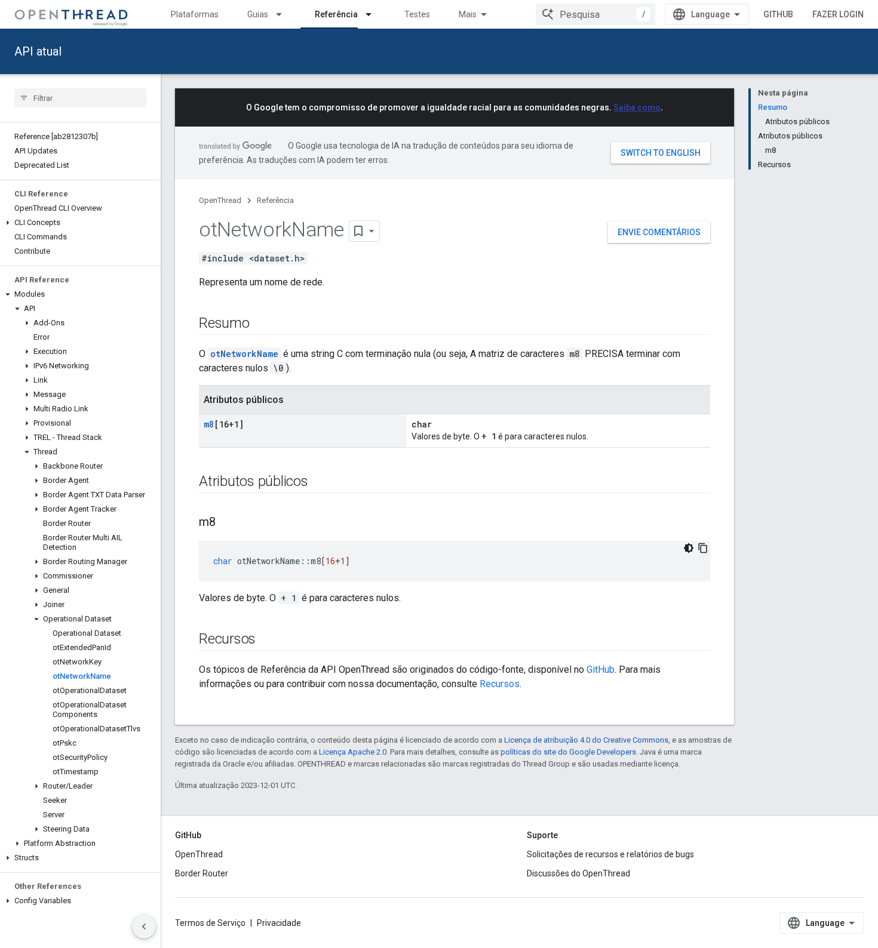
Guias (257, 14)
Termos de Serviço (210, 923)
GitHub (778, 14)
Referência (336, 14)
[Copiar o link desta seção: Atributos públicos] (320, 482)
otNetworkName (244, 353)
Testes (417, 14)
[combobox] (595, 14)
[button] (80, 223)
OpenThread (220, 200)
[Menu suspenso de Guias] (284, 14)
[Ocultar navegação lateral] (144, 926)
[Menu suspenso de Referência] (374, 14)
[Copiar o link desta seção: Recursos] (268, 640)
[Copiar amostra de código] (703, 548)
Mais (468, 14)
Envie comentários (659, 232)
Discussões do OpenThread (578, 873)
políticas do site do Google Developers (568, 751)
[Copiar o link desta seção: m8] (228, 523)
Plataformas (195, 14)
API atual (38, 51)
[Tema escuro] (688, 548)
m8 (209, 424)
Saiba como (637, 107)
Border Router (201, 873)
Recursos (500, 684)
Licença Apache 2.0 (352, 751)
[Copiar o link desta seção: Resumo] (262, 324)
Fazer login (838, 14)
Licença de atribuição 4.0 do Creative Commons (586, 739)
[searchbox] (80, 97)
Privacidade (279, 923)
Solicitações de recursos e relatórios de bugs (610, 854)
